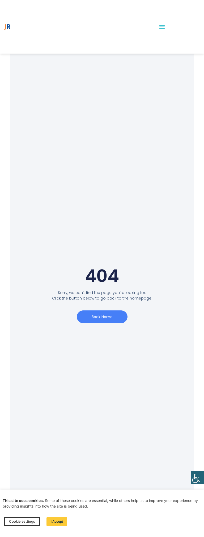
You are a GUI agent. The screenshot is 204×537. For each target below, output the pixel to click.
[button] (162, 27)
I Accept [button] (57, 521)
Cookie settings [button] (22, 521)
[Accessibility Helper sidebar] (197, 477)
